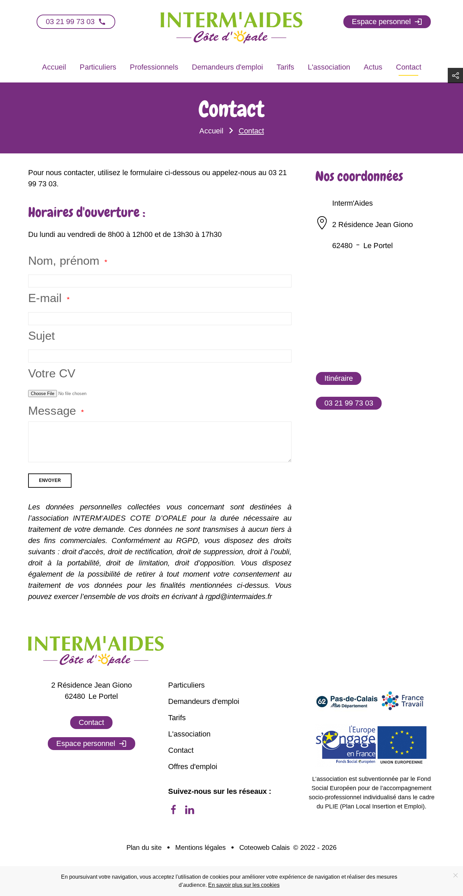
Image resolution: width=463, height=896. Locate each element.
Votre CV (51, 373)
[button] (455, 75)
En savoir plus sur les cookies (244, 885)
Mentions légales (200, 847)
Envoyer (50, 480)
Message (52, 410)
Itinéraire (338, 378)
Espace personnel (387, 21)
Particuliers (98, 67)
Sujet (41, 335)
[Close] (455, 875)
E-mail (45, 297)
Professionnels (154, 67)
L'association (329, 67)
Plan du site (144, 847)
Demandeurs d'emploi (227, 67)
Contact (408, 67)
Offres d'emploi (192, 766)
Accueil (54, 67)
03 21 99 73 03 (76, 21)
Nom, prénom (63, 260)
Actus (373, 67)
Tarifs (285, 67)
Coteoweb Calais (264, 847)
